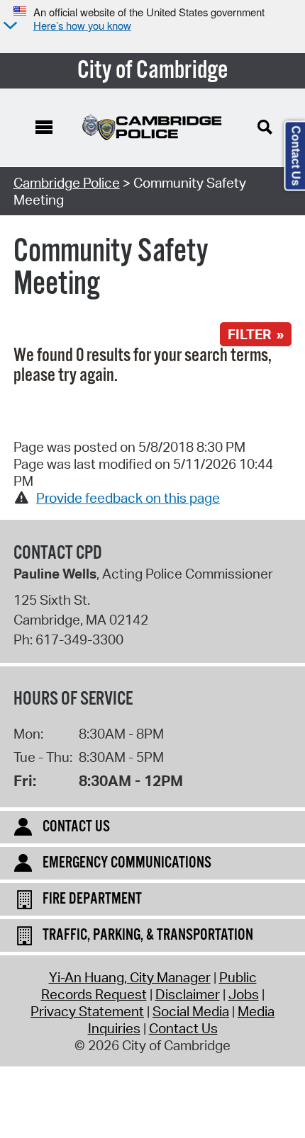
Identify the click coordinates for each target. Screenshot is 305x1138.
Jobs (243, 994)
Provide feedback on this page (128, 497)
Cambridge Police (66, 182)
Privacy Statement (87, 1011)
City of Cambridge (152, 70)
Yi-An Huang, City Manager (130, 977)
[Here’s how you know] (8, 26)
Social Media (190, 1011)
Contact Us (183, 1028)
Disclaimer (187, 994)
